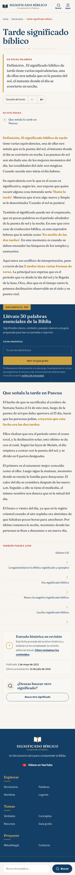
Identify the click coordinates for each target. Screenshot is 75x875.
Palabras (44, 787)
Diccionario (17, 19)
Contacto (44, 845)
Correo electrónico (13, 341)
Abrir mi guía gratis (37, 361)
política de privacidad (33, 375)
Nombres (9, 795)
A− (32, 99)
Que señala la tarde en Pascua (23, 121)
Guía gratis (45, 824)
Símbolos (9, 816)
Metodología (11, 845)
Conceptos (45, 816)
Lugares (43, 795)
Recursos (9, 824)
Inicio (5, 19)
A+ (41, 99)
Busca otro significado (37, 697)
